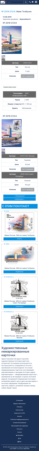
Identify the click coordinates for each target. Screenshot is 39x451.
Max (20, 441)
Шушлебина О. (25, 19)
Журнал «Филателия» (19, 403)
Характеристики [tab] (9, 87)
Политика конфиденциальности (20, 419)
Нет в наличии (27, 76)
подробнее (19, 272)
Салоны (19, 432)
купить (19, 239)
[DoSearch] (26, 2)
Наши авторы (19, 410)
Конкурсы (19, 406)
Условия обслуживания (19, 422)
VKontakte (20, 435)
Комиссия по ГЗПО (19, 413)
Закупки (19, 416)
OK (20, 438)
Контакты (19, 429)
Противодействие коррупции (19, 425)
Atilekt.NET (27, 448)
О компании (19, 400)
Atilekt (14, 448)
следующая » (19, 199)
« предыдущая (19, 196)
